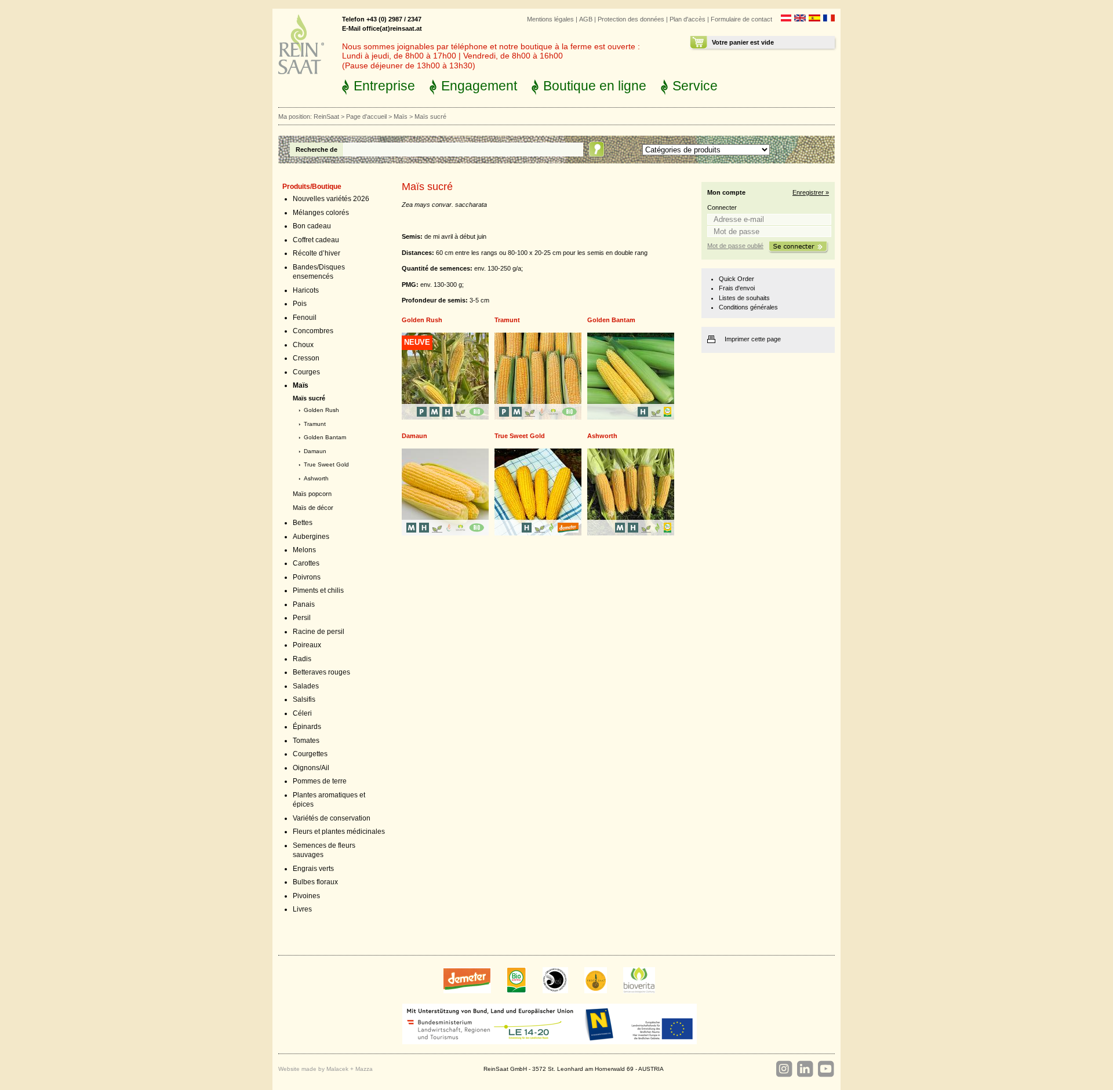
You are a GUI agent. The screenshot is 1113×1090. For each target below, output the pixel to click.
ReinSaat (326, 116)
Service (695, 85)
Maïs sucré (309, 398)
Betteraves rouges (321, 672)
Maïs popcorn (312, 493)
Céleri (302, 713)
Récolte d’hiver (316, 253)
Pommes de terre (320, 781)
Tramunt (315, 424)
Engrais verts (313, 869)
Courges (306, 372)
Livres (302, 909)
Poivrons (307, 577)
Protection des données (631, 19)
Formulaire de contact (741, 19)
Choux (303, 345)
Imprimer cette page (753, 339)
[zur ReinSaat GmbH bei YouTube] (825, 1069)
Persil (302, 618)
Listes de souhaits (744, 297)
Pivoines (306, 896)
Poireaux (307, 645)
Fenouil (305, 317)
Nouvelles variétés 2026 (331, 199)
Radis (302, 659)
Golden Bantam (325, 437)
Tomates (306, 741)
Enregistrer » (810, 192)
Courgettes (310, 754)
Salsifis (304, 699)
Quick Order (736, 278)
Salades (306, 686)
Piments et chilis (318, 590)
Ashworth (316, 478)
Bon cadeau (312, 226)
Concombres (313, 331)
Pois (300, 304)
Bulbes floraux (315, 882)
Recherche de (316, 149)
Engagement (479, 85)
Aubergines (311, 537)
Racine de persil (318, 632)
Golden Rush (321, 410)
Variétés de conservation (331, 818)
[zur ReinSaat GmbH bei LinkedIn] (804, 1069)
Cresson (306, 358)
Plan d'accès (687, 19)
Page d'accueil (366, 116)
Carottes (306, 563)
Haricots (306, 290)
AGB (585, 19)
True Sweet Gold (326, 464)
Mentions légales (550, 19)
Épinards (307, 727)
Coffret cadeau (316, 240)
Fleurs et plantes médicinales (339, 831)
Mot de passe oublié (735, 245)
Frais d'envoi (737, 288)
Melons (304, 550)
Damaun (315, 451)
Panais (304, 604)
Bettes (302, 523)
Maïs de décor (313, 507)
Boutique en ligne (594, 85)
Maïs (401, 116)
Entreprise (384, 85)
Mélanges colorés (321, 213)
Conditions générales (748, 307)
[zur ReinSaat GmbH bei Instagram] (783, 1069)
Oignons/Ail (311, 768)
